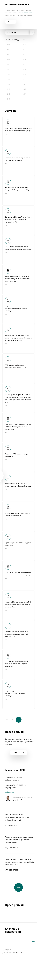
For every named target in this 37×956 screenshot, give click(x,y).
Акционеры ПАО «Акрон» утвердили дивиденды (18, 457)
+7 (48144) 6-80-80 (11, 848)
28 (7, 720)
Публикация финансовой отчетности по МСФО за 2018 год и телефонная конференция (18, 427)
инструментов (27, 13)
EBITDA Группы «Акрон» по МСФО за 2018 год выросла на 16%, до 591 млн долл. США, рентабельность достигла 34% (18, 398)
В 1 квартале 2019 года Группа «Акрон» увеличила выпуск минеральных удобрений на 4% (18, 220)
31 (24, 720)
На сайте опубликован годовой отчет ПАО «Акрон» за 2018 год (18, 161)
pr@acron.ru (9, 792)
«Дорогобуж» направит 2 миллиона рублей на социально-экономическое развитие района (18, 279)
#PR (6, 284)
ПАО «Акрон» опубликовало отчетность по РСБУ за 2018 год (18, 368)
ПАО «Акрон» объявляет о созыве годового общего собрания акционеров (18, 250)
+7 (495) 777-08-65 (11, 788)
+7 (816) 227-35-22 (11, 825)
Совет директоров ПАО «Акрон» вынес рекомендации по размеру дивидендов (18, 131)
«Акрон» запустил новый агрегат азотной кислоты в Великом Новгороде (18, 487)
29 (13, 720)
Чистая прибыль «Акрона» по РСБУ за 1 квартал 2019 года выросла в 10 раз (18, 190)
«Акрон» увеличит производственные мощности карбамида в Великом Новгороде (18, 309)
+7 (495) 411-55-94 (18, 785)
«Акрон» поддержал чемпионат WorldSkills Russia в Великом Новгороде (18, 694)
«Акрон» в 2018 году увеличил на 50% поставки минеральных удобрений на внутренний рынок (18, 605)
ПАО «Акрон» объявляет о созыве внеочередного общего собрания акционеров (18, 664)
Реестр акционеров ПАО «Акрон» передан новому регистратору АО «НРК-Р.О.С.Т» (18, 635)
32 (30, 720)
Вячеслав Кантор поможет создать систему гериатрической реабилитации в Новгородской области (18, 338)
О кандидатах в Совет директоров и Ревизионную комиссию (18, 516)
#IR (6, 134)
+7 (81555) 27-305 (11, 870)
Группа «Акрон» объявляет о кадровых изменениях (18, 546)
